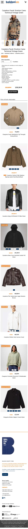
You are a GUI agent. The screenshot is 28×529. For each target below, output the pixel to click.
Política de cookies (6, 483)
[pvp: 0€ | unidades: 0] (25, 2)
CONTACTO (4, 487)
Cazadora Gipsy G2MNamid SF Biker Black (14, 216)
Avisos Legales (5, 480)
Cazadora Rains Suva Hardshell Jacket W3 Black (14, 256)
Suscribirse (5, 474)
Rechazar (14, 526)
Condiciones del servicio (7, 482)
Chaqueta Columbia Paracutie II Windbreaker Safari (14, 377)
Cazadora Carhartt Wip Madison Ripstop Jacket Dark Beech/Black (14, 176)
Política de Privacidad (6, 485)
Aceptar (20, 526)
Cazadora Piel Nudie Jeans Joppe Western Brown (14, 297)
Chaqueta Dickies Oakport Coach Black (13, 417)
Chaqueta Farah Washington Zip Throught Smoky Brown (14, 135)
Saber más (7, 526)
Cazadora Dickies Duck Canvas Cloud (14, 337)
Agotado (13, 92)
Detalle (14, 138)
